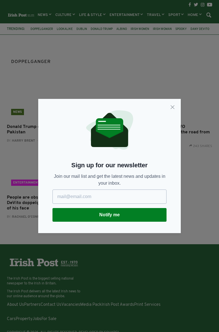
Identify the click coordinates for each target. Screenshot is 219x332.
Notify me (109, 214)
